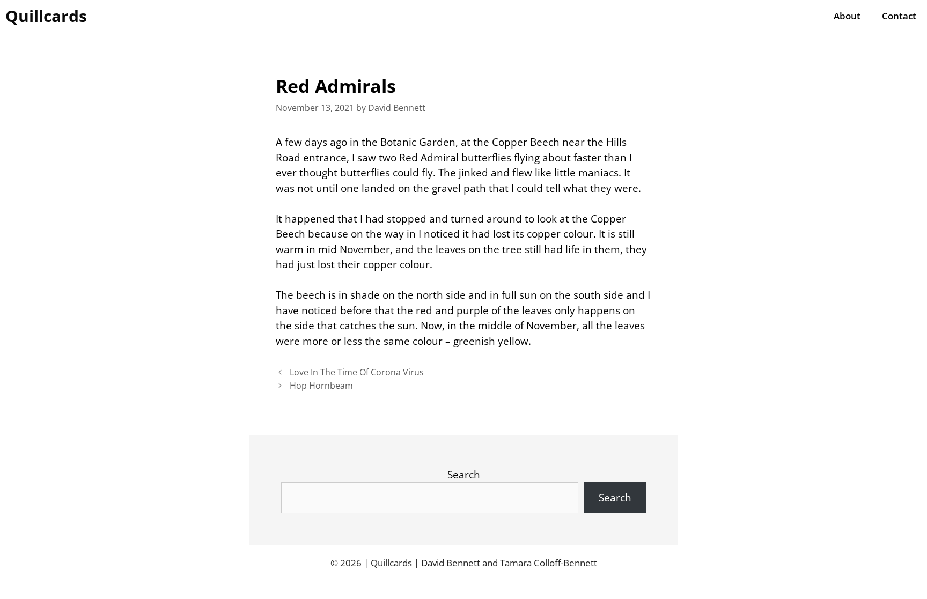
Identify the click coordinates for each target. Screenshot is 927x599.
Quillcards (46, 16)
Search (463, 475)
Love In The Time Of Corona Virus (357, 372)
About (847, 16)
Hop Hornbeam (321, 385)
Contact (899, 16)
